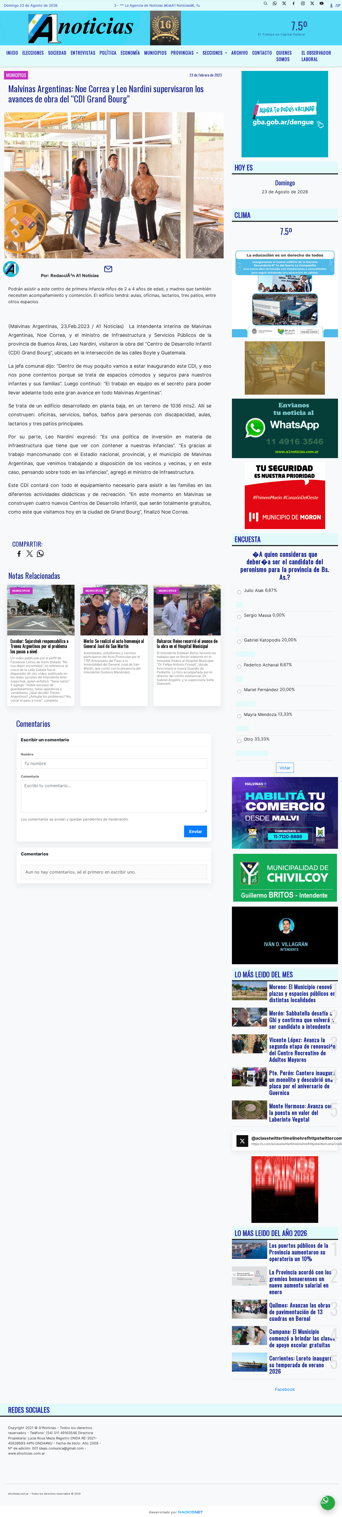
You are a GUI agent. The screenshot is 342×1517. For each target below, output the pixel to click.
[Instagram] (304, 5)
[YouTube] (323, 5)
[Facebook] (295, 5)
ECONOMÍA (130, 53)
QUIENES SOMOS (284, 56)
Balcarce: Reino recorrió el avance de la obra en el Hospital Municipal (187, 644)
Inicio (12, 53)
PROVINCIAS (183, 53)
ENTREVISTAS (83, 53)
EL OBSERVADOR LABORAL (316, 56)
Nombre (27, 754)
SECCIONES (213, 53)
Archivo (239, 53)
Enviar (195, 831)
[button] (267, 5)
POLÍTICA (108, 53)
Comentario (30, 776)
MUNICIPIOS (155, 53)
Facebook (285, 1389)
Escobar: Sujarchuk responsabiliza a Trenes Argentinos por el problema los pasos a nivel (39, 646)
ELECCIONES (33, 53)
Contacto (262, 53)
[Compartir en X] (30, 554)
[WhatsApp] (276, 5)
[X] (286, 5)
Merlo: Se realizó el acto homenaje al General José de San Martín (114, 644)
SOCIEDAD (57, 53)
